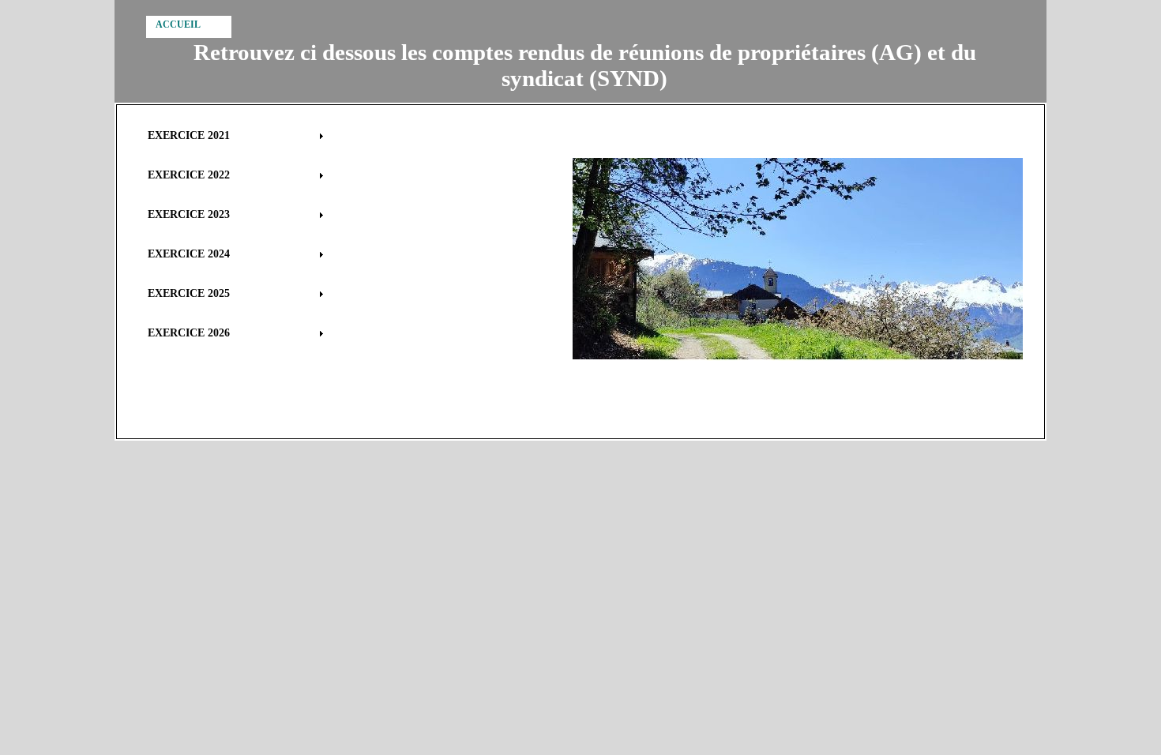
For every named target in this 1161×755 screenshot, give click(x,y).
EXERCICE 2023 (189, 214)
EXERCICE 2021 (189, 135)
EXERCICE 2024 (189, 254)
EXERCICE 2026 (189, 333)
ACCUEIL (178, 24)
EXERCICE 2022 (189, 175)
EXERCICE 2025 (189, 293)
